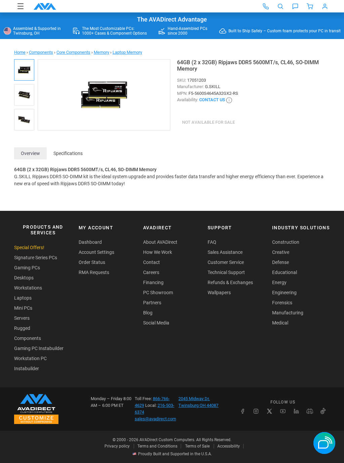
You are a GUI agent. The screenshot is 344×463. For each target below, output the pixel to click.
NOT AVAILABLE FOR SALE (208, 122)
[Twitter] (269, 411)
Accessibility (228, 446)
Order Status (92, 262)
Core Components (73, 52)
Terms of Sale (197, 446)
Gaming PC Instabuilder (38, 348)
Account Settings (96, 252)
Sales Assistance (225, 252)
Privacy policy (117, 446)
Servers (22, 318)
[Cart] (310, 6)
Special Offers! (29, 247)
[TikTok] (323, 411)
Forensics (282, 302)
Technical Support (226, 272)
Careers (151, 272)
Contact (151, 262)
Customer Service (226, 262)
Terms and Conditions (157, 446)
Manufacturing (287, 312)
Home (20, 52)
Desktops (24, 277)
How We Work (157, 252)
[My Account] (325, 6)
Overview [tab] (30, 153)
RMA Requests (94, 272)
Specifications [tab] (68, 153)
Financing (153, 282)
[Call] (266, 6)
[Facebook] (242, 411)
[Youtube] (283, 411)
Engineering (284, 292)
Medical (280, 322)
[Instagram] (256, 411)
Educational (284, 272)
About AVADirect (160, 242)
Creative (280, 252)
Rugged (22, 328)
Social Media (156, 322)
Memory (101, 52)
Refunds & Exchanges (230, 282)
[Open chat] (295, 6)
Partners (152, 302)
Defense (280, 262)
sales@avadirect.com (155, 418)
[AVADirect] (45, 6)
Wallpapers (219, 292)
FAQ (212, 242)
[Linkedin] (296, 411)
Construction (285, 242)
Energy (279, 282)
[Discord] (309, 411)
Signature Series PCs (35, 257)
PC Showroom (158, 292)
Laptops (23, 298)
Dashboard (90, 242)
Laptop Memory (127, 52)
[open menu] (20, 6)
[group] (104, 95)
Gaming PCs (27, 267)
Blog (148, 312)
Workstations (28, 288)
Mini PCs (23, 308)
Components (41, 52)
